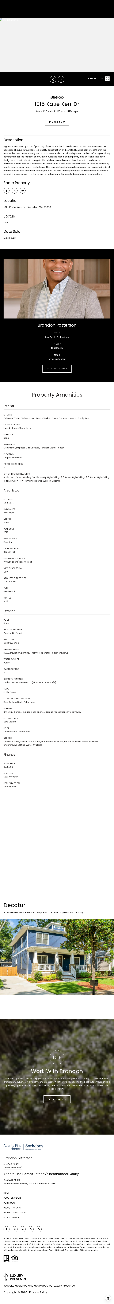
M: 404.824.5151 (11, 1164)
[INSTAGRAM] (15, 1229)
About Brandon (12, 1197)
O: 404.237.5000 (12, 1180)
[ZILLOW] (31, 1229)
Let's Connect (11, 1217)
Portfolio (9, 1202)
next (61, 79)
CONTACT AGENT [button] (57, 368)
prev (53, 79)
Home (7, 1192)
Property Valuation (15, 1212)
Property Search (13, 1207)
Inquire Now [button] (57, 121)
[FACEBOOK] (7, 1229)
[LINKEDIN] (23, 1229)
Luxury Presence (64, 1285)
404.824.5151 (57, 348)
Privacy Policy (38, 1292)
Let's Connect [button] (57, 1099)
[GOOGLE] (39, 1229)
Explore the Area (57, 1007)
